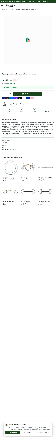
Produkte (11, 9)
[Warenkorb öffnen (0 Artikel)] (53, 5)
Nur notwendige (28, 432)
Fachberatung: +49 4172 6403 (49, 1)
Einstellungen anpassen (44, 432)
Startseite (4, 9)
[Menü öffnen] (2, 5)
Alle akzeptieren (13, 432)
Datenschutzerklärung (44, 429)
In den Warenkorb (28, 94)
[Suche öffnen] (50, 5)
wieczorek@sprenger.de (9, 149)
